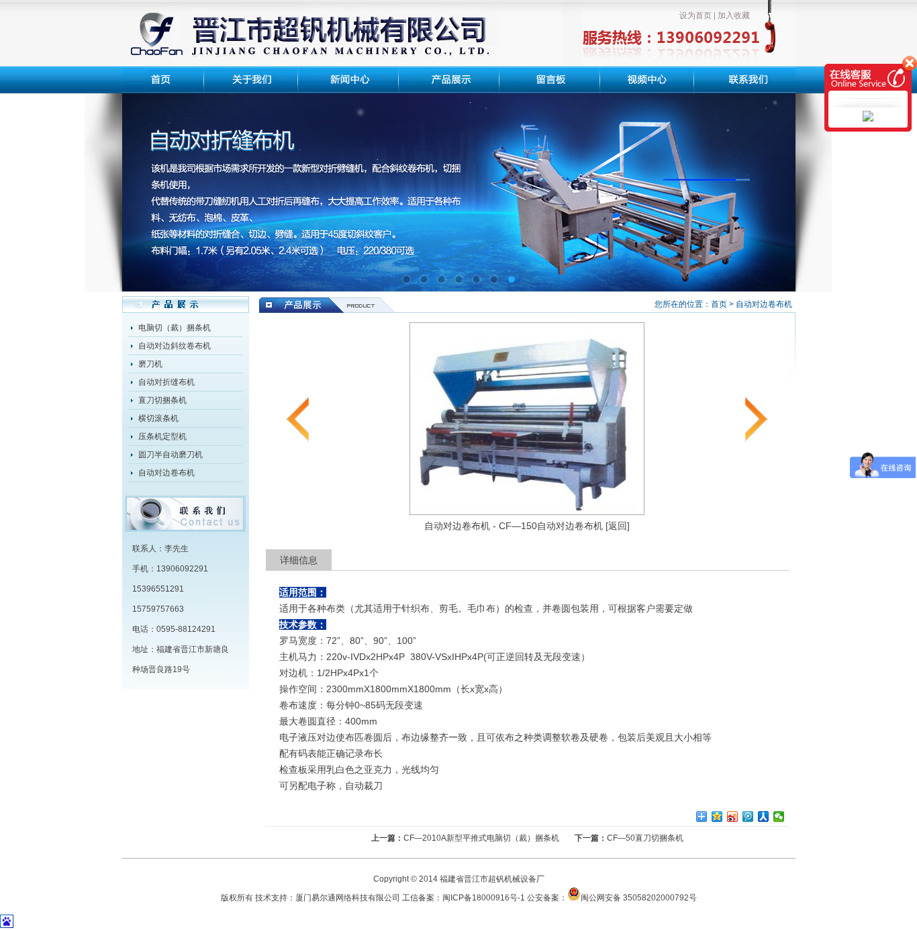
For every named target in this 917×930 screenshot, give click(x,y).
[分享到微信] (779, 816)
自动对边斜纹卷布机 (174, 346)
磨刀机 (150, 364)
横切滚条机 (158, 418)
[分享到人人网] (763, 816)
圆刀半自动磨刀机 (170, 454)
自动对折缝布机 (166, 382)
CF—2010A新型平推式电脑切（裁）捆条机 (481, 838)
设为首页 (695, 15)
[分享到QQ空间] (717, 816)
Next (775, 182)
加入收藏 (734, 15)
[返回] (618, 525)
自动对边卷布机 (166, 472)
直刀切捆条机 (162, 400)
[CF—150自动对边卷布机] (526, 512)
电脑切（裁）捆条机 (174, 327)
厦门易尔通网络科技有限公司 (347, 897)
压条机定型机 (162, 436)
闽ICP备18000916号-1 (483, 897)
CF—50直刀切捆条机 (645, 838)
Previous (142, 182)
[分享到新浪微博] (732, 816)
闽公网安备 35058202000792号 (639, 897)
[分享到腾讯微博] (748, 816)
